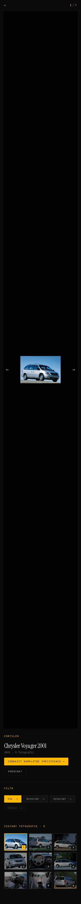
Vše (13, 799)
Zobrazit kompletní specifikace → (36, 761)
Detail (15, 808)
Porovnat (15, 771)
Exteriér (36, 799)
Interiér (62, 799)
